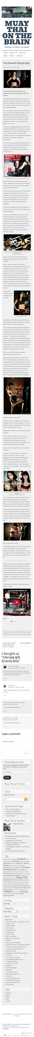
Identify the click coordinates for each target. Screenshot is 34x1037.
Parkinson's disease (7, 883)
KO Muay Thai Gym (16, 126)
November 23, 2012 (7, 67)
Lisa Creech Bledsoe (13, 666)
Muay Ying (18, 880)
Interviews (10, 632)
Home (5, 53)
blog (12, 861)
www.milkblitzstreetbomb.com (14, 959)
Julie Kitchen (23, 632)
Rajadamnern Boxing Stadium (22, 885)
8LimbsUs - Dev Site (12, 963)
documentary (7, 867)
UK (28, 891)
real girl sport (9, 984)
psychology (11, 885)
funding (25, 869)
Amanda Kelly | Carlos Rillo (10, 718)
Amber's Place (10, 934)
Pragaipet (5, 885)
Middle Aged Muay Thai (13, 974)
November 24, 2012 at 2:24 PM (16, 668)
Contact (19, 56)
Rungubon (15, 887)
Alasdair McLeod (11, 930)
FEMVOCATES (10, 926)
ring (8, 887)
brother (27, 861)
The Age (14, 891)
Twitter (8, 791)
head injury (19, 871)
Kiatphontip (6, 457)
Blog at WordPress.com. (9, 1014)
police (16, 883)
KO (22, 873)
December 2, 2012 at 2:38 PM (16, 687)
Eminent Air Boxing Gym (16, 868)
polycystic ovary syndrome (23, 883)
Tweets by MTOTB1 (9, 795)
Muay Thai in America (25, 135)
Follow (7, 777)
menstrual (14, 878)
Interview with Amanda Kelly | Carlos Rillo (14, 702)
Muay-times (9, 919)
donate (13, 867)
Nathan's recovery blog (12, 938)
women (17, 893)
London (5, 634)
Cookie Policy (6, 1028)
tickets (17, 891)
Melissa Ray (11, 685)
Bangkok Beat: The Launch (14, 840)
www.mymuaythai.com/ (12, 978)
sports (14, 889)
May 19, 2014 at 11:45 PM (10, 704)
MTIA (8, 634)
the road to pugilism (11, 961)
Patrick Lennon (18, 634)
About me (13, 53)
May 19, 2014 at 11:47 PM (10, 719)
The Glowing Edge (11, 967)
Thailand (24, 634)
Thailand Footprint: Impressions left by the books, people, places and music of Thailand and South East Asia (18, 947)
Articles (22, 53)
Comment (26, 753)
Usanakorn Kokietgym (7, 893)
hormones (27, 871)
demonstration (21, 865)
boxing (16, 861)
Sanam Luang (27, 887)
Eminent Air (18, 867)
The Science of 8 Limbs (13, 957)
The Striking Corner (11, 972)
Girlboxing (9, 970)
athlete (11, 859)
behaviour (9, 861)
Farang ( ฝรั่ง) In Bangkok (13, 942)
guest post (9, 871)
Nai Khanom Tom (12, 882)
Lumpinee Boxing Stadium (12, 875)
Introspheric (9, 965)
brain (20, 861)
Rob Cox (11, 887)
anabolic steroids (6, 859)
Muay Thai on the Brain (17, 32)
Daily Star (18, 632)
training (28, 634)
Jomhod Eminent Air (16, 873)
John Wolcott (7, 873)
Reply (5, 678)
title (20, 891)
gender (5, 871)
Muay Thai (12, 634)
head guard (14, 871)
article (12, 103)
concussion (15, 865)
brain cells (24, 861)
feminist (19, 869)
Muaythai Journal (9, 880)
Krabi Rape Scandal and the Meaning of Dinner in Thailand (8, 644)
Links (5, 56)
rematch (5, 887)
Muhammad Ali (24, 880)
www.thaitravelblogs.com (13, 980)
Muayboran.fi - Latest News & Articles (17, 953)
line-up (24, 873)
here (11, 586)
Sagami (21, 887)
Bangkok (22, 859)
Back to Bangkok (25, 643)
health (23, 871)
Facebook (29, 4)
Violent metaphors (11, 936)
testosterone (24, 889)
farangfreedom (10, 932)
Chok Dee (9, 976)
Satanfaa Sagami (8, 889)
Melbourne (10, 878)
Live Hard (8, 955)
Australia (15, 859)
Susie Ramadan (19, 889)
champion (6, 863)
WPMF (12, 895)
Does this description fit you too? (15, 851)
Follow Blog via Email (14, 762)
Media (12, 56)
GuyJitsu (8, 940)
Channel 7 (13, 863)
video (14, 893)
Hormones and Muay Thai (13, 811)
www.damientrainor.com (13, 982)
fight (22, 870)
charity (11, 865)
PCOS (13, 883)
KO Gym (29, 632)
